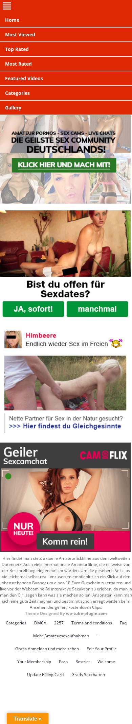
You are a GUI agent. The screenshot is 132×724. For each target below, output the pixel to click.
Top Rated (17, 49)
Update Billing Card (45, 674)
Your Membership (34, 662)
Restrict (82, 662)
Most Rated (18, 64)
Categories (17, 93)
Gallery (13, 107)
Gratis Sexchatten (88, 674)
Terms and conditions (91, 623)
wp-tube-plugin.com (86, 613)
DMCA (40, 623)
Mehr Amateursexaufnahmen (61, 636)
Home (12, 20)
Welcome (106, 662)
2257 (59, 623)
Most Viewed (20, 34)
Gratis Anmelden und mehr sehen (47, 649)
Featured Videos (24, 78)
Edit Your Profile (102, 649)
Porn (63, 662)
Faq (123, 623)
